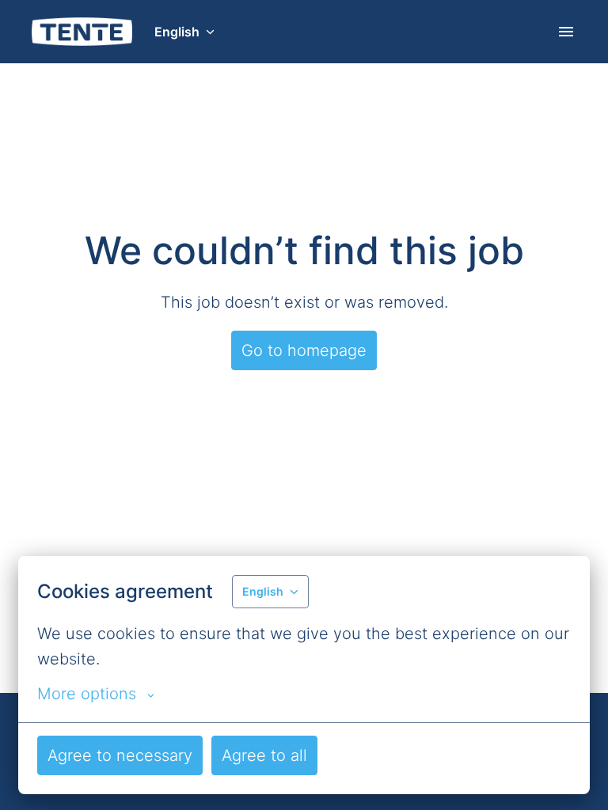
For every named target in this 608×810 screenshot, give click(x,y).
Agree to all (264, 755)
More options (86, 693)
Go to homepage (304, 350)
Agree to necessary (120, 755)
